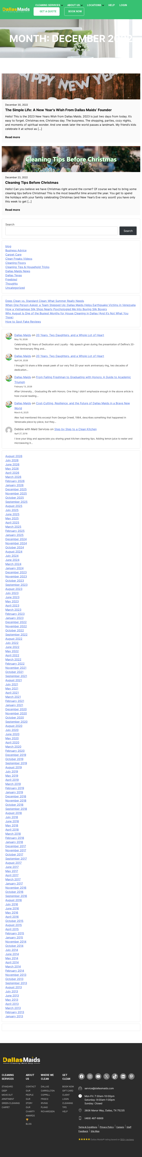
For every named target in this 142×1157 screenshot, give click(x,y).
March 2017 (13, 879)
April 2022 (12, 655)
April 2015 (12, 929)
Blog (29, 1124)
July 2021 (11, 684)
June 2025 (12, 514)
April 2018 (12, 829)
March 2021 (13, 696)
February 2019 (14, 788)
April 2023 (12, 605)
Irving (44, 1103)
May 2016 (11, 912)
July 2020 (12, 730)
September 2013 (16, 983)
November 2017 (15, 850)
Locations (94, 5)
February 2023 (15, 613)
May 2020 (12, 738)
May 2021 (11, 688)
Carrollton (48, 1090)
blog (8, 246)
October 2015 (14, 921)
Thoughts (11, 283)
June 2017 (12, 867)
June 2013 (12, 995)
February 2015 (14, 933)
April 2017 (12, 875)
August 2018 (13, 813)
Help (111, 5)
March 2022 (13, 659)
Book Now (75, 11)
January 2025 (14, 535)
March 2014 (13, 966)
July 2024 (12, 555)
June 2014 (12, 954)
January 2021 (14, 705)
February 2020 (15, 750)
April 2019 (12, 779)
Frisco (44, 1099)
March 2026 (13, 477)
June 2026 (12, 464)
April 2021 (12, 692)
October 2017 (14, 854)
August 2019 (13, 767)
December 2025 (16, 489)
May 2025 (12, 518)
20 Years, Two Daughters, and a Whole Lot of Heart (70, 335)
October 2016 (14, 892)
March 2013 (13, 1008)
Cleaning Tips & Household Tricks (27, 267)
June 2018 (12, 821)
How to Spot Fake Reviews (23, 321)
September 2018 (16, 809)
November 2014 (15, 941)
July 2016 (11, 904)
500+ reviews (127, 1139)
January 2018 (14, 842)
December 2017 (15, 846)
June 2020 (12, 734)
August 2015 (13, 925)
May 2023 (12, 601)
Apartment (8, 1099)
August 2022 (13, 638)
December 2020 (16, 709)
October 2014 (14, 945)
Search (9, 224)
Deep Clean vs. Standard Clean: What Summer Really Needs (44, 301)
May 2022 (12, 651)
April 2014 (12, 962)
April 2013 (12, 1004)
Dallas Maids (22, 335)
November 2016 (15, 887)
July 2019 (11, 771)
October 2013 (14, 979)
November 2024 (16, 543)
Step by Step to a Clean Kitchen (75, 429)
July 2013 (11, 991)
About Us (73, 5)
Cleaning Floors (15, 263)
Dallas (45, 1086)
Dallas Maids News (17, 271)
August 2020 (13, 726)
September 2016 (16, 896)
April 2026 (12, 472)
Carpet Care (13, 254)
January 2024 (14, 568)
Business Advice (15, 250)
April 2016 (12, 916)
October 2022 (14, 630)
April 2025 (12, 522)
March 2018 (13, 833)
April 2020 (12, 742)
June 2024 (12, 560)
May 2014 (11, 958)
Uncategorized (15, 287)
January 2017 (14, 883)
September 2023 (16, 584)
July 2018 (11, 817)
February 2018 (14, 838)
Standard (7, 1086)
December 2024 (16, 539)
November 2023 (16, 576)
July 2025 (12, 510)
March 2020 (13, 746)
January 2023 (14, 618)
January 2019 (14, 792)
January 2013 (14, 1016)
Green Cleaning (11, 1103)
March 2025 (13, 526)
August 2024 (13, 551)
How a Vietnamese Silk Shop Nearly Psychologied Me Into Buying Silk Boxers (56, 309)
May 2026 (12, 468)
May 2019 (11, 775)
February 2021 (14, 701)
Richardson (48, 1111)
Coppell (45, 1095)
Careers (120, 1127)
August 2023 (13, 589)
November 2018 (15, 800)
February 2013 (14, 1012)
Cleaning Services (47, 5)
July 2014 (11, 950)
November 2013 (15, 974)
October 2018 (14, 804)
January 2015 (14, 937)
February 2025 (15, 531)
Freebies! (11, 279)
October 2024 (14, 547)
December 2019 (15, 755)
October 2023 (14, 580)
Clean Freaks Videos (18, 258)
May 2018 (11, 825)
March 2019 (13, 784)
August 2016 (13, 900)
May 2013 (11, 999)
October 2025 (14, 497)
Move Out (7, 1095)
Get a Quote (48, 11)
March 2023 (13, 609)
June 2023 (12, 597)
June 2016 (12, 908)
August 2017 (13, 862)
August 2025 (13, 506)
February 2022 (15, 663)
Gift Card (67, 1090)
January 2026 (14, 485)
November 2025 (16, 493)
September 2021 (16, 676)
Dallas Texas (13, 275)
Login (123, 5)
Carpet (6, 1107)
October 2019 (14, 759)
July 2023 (12, 593)
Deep (4, 1090)
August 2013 (13, 987)
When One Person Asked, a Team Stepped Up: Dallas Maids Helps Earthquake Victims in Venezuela (70, 305)
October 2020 (14, 717)
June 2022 (12, 647)
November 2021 (15, 667)
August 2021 (13, 680)
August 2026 (13, 456)
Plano (44, 1107)
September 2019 (16, 763)
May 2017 (11, 871)
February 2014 (14, 970)
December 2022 (16, 622)
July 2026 (12, 460)
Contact (31, 1086)
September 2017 (16, 858)
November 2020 (16, 713)
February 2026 (15, 481)
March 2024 (13, 564)
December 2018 (15, 796)
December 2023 (16, 572)
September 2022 (16, 634)
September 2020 (16, 721)
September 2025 (16, 501)
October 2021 (14, 672)
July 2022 (12, 643)
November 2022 (16, 626)
